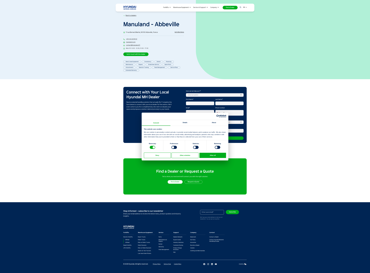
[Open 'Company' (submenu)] (218, 8)
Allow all (213, 155)
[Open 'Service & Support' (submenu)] (207, 8)
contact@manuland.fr (133, 45)
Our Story (193, 239)
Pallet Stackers (142, 245)
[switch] (174, 147)
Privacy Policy (157, 264)
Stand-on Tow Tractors (144, 250)
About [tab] (214, 122)
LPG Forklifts (126, 248)
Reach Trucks (141, 237)
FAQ (174, 252)
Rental (160, 244)
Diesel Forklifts (127, 245)
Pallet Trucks (141, 239)
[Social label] (204, 264)
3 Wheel (127, 239)
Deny (157, 155)
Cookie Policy (177, 264)
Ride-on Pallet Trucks (144, 242)
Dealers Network (177, 237)
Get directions (179, 32)
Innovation (193, 242)
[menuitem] (167, 7)
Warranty (161, 246)
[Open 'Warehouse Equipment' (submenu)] (190, 8)
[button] (230, 7)
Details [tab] (185, 122)
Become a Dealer (194, 245)
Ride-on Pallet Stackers (144, 248)
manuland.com (130, 42)
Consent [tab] (156, 123)
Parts (160, 237)
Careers (192, 248)
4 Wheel (127, 242)
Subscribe (232, 212)
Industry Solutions (178, 242)
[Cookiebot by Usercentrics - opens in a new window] (217, 116)
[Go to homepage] (129, 227)
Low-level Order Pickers (144, 253)
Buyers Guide (177, 239)
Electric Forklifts (128, 237)
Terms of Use (167, 264)
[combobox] (214, 95)
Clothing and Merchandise (197, 250)
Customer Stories (178, 245)
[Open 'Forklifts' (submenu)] (170, 8)
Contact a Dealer (214, 237)
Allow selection (185, 155)
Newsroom (193, 237)
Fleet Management (164, 249)
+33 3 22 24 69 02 (131, 39)
